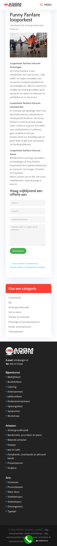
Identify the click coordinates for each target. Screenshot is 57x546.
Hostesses (13, 482)
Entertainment (15, 391)
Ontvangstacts (15, 506)
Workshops (14, 415)
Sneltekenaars (15, 496)
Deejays (12, 444)
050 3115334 (16, 363)
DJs (10, 302)
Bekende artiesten (17, 439)
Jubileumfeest (15, 396)
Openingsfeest (15, 406)
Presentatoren (15, 463)
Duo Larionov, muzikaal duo (24, 263)
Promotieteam (15, 487)
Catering (12, 386)
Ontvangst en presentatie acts (24, 321)
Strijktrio (12, 468)
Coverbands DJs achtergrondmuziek (26, 25)
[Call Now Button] (28, 539)
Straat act (14, 29)
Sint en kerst (14, 312)
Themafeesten (15, 331)
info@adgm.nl (21, 360)
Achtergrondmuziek (18, 307)
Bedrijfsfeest (14, 377)
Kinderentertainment (19, 401)
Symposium (14, 411)
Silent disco (14, 491)
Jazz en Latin (14, 449)
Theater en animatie (18, 316)
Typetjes (12, 511)
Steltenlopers (15, 501)
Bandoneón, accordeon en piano (25, 435)
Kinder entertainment (19, 326)
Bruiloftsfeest (15, 381)
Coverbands (14, 297)
